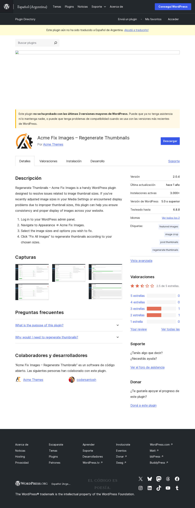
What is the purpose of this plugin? (39, 325)
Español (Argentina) (63, 483)
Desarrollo (97, 161)
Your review (138, 329)
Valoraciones (48, 161)
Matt (154, 450)
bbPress (157, 456)
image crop (171, 234)
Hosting (20, 456)
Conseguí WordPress (173, 6)
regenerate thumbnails (165, 249)
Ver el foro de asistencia (147, 367)
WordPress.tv (93, 462)
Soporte (174, 161)
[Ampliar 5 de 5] (117, 288)
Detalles (24, 161)
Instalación (74, 161)
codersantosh (86, 380)
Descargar (170, 141)
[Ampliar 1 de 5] (44, 269)
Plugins (53, 456)
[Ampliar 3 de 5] (80, 269)
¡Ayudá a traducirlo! (136, 30)
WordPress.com (161, 444)
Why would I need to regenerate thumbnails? (46, 337)
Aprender (89, 444)
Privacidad (22, 462)
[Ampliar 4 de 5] (117, 269)
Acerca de (21, 444)
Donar (121, 456)
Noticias (20, 450)
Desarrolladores (93, 456)
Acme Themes (53, 144)
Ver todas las (170, 329)
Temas (53, 450)
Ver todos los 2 (171, 217)
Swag (121, 462)
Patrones (54, 462)
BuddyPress (159, 462)
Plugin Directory (25, 19)
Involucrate (123, 444)
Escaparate (56, 444)
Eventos (121, 450)
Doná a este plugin (143, 405)
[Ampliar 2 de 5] (44, 289)
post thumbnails (169, 242)
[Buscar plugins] (55, 43)
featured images (169, 226)
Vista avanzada (141, 261)
